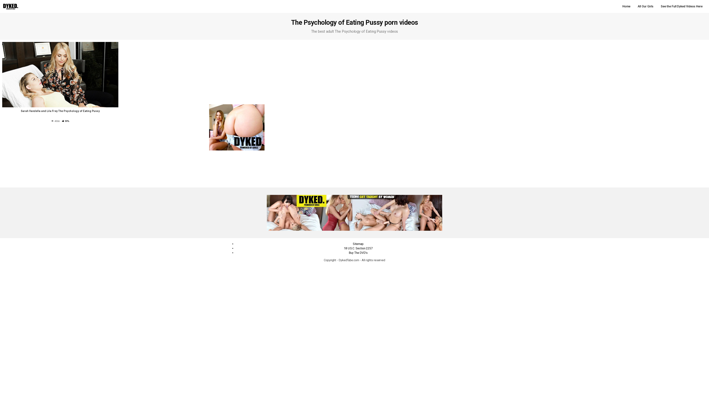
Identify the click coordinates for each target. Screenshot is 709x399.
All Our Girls (645, 6)
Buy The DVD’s (358, 253)
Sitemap (358, 244)
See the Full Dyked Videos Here (682, 6)
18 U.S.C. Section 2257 (358, 248)
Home (626, 6)
